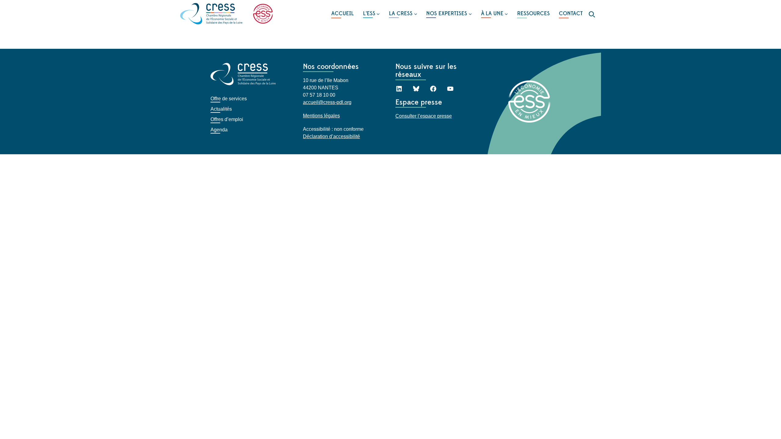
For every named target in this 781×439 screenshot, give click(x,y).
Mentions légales (321, 115)
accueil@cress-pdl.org (327, 102)
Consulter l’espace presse (423, 116)
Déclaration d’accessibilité (331, 136)
